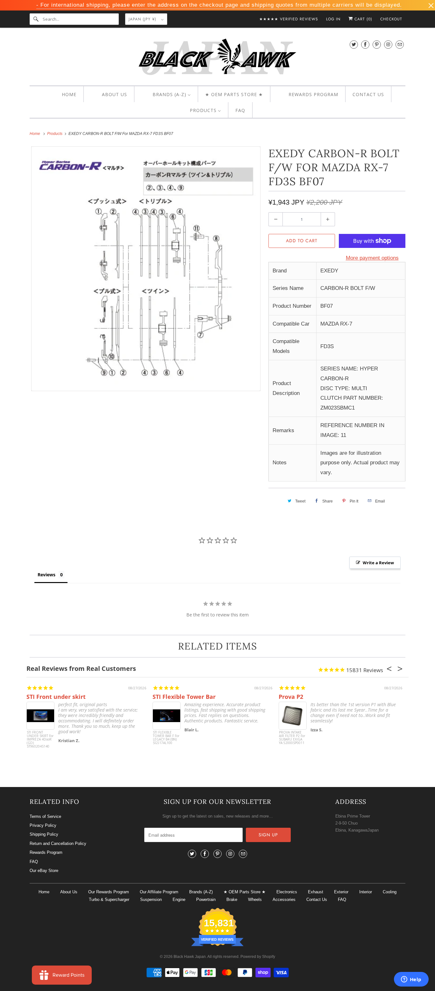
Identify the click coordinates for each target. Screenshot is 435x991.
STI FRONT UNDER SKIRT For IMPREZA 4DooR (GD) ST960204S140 (40, 740)
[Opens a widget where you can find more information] (411, 980)
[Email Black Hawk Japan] (400, 44)
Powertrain (206, 899)
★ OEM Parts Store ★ (245, 891)
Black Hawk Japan (190, 956)
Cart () (362, 19)
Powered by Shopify (257, 956)
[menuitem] (63, 94)
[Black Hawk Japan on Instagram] (388, 44)
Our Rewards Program (108, 891)
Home (44, 891)
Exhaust (315, 891)
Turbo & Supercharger (109, 899)
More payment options (372, 258)
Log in (333, 19)
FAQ (34, 861)
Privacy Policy (43, 825)
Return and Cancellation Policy (58, 843)
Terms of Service (45, 816)
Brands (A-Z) (201, 891)
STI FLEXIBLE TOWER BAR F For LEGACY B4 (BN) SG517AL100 (166, 738)
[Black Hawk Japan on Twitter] (354, 44)
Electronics (286, 891)
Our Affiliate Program (159, 891)
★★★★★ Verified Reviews (288, 19)
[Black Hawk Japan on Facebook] (365, 44)
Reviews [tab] (46, 575)
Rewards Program (46, 852)
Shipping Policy (44, 834)
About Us (68, 891)
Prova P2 (291, 696)
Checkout (391, 19)
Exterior (341, 891)
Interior (365, 891)
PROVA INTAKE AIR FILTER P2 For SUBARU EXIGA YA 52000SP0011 (292, 738)
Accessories (284, 899)
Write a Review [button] (378, 563)
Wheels (255, 899)
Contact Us (316, 899)
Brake (231, 899)
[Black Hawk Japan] (217, 58)
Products (55, 133)
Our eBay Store (44, 870)
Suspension (151, 899)
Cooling (389, 891)
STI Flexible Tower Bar (184, 696)
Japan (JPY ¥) (143, 19)
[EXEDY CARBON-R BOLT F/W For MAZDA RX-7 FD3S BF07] (145, 268)
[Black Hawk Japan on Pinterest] (377, 44)
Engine (179, 899)
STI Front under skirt (56, 696)
